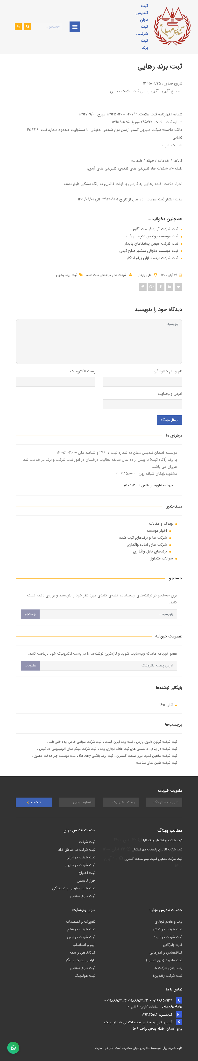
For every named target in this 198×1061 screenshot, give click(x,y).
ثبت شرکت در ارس (81, 937)
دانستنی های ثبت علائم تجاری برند (123, 748)
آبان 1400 (166, 705)
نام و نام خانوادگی (168, 371)
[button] (18, 26)
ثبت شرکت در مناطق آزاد (76, 850)
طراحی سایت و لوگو (80, 960)
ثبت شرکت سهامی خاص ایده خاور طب (74, 741)
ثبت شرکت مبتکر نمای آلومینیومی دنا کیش (67, 748)
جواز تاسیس (86, 881)
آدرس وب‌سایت (170, 394)
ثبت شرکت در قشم (81, 929)
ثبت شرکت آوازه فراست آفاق (155, 229)
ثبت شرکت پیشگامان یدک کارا (162, 840)
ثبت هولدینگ (85, 976)
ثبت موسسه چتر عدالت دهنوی (54, 755)
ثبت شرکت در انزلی (80, 857)
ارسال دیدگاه (169, 420)
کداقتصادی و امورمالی (165, 952)
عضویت (30, 665)
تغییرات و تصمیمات (80, 922)
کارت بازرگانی (172, 945)
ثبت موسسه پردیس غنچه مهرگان (152, 236)
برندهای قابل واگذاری (150, 551)
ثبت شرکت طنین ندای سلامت (156, 762)
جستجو (30, 614)
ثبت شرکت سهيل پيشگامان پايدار (151, 244)
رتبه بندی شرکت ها (168, 968)
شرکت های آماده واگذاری (147, 545)
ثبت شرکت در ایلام (163, 748)
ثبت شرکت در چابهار (80, 865)
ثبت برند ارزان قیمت (118, 741)
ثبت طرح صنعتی (82, 896)
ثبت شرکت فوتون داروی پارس (156, 741)
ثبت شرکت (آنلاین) (167, 976)
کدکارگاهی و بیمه (82, 952)
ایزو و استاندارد (84, 945)
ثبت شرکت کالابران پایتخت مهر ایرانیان (157, 849)
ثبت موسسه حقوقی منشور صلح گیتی (148, 251)
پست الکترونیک (82, 371)
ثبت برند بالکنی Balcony (95, 755)
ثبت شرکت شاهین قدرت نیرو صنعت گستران (146, 755)
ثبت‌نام (35, 802)
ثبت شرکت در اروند (168, 937)
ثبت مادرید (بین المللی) (164, 960)
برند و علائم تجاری (168, 922)
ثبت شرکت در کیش (167, 929)
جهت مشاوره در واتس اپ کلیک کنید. (147, 485)
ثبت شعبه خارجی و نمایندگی (73, 888)
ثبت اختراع (86, 873)
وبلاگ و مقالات (161, 524)
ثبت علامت (148, 114)
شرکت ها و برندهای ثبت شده (106, 275)
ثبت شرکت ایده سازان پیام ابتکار (152, 258)
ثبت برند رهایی (66, 275)
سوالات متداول (161, 558)
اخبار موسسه (157, 531)
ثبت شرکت (87, 842)
